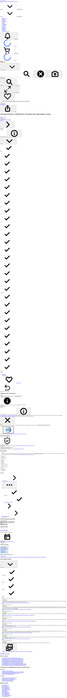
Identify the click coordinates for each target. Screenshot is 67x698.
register (7, 1)
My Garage (3, 27)
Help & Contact (15, 1)
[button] (8, 82)
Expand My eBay (19, 16)
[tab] (33, 446)
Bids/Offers (4, 19)
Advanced (18, 85)
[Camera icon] (55, 74)
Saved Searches (4, 24)
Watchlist (3, 20)
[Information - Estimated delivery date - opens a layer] (23, 411)
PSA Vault (3, 30)
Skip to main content (3, 0)
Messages (3, 29)
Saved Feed (4, 23)
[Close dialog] (7, 420)
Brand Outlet (11, 1)
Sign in (4, 1)
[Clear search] (40, 74)
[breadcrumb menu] (9, 485)
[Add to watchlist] (7, 96)
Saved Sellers (4, 25)
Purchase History (4, 21)
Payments (3, 26)
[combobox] (10, 77)
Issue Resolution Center (5, 31)
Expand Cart (16, 53)
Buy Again (3, 22)
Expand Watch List (19, 9)
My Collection (4, 28)
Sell (0, 2)
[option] (33, 147)
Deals (8, 1)
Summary (3, 18)
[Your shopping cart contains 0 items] (7, 53)
